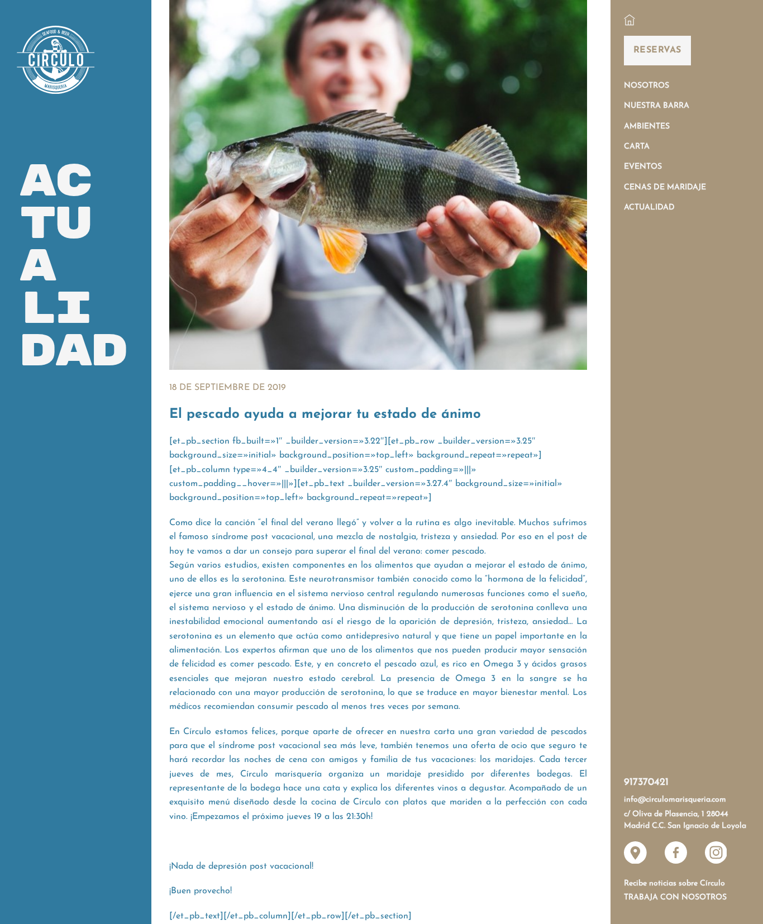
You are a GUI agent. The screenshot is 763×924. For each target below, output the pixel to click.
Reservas (657, 50)
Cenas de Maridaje (665, 187)
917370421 (646, 783)
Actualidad (649, 207)
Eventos (643, 167)
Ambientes (647, 126)
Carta (637, 146)
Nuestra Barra (656, 106)
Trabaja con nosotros (675, 897)
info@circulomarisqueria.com (675, 800)
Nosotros (646, 86)
